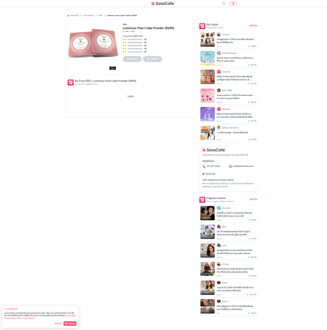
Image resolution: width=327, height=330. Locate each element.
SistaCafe (74, 15)
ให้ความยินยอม (70, 323)
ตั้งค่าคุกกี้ (57, 323)
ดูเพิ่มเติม (253, 25)
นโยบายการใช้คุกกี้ (27, 318)
